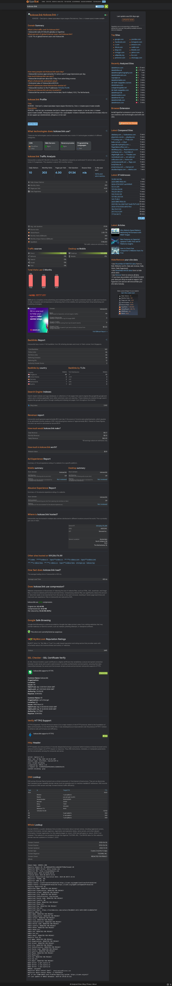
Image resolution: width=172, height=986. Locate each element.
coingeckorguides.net (119, 88)
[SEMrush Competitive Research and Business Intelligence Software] (37, 295)
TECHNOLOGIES (97, 1)
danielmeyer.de (116, 93)
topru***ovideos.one (88, 560)
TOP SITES (48, 1)
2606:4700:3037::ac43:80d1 (121, 184)
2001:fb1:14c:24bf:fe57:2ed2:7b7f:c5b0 (125, 204)
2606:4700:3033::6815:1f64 (121, 207)
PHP (80, 148)
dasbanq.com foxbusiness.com (123, 135)
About (95, 984)
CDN (30, 143)
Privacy (89, 984)
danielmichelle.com (118, 100)
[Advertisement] (68, 55)
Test (105, 736)
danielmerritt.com (117, 98)
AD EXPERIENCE (76, 1)
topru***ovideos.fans (67, 563)
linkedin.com (135, 50)
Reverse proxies (67, 143)
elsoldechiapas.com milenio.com (124, 170)
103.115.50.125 (116, 194)
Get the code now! (128, 293)
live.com (134, 55)
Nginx (49, 146)
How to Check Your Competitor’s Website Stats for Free (131, 251)
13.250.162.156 (116, 179)
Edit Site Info (32, 124)
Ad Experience (39, 459)
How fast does (44, 570)
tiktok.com (119, 47)
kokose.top (91, 563)
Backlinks (36, 340)
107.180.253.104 (117, 197)
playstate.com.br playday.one (123, 137)
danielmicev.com (117, 68)
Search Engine (39, 391)
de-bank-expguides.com (120, 90)
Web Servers (50, 143)
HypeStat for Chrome (129, 123)
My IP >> (141, 218)
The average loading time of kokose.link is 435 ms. (45, 574)
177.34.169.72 (116, 214)
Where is (43, 514)
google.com (119, 39)
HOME (43, 1)
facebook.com (120, 42)
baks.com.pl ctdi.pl (119, 142)
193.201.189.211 (116, 192)
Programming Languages (82, 144)
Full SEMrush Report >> (100, 331)
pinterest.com (120, 58)
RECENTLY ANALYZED (57, 1)
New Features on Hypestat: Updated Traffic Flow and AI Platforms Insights (130, 241)
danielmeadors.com (118, 95)
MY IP (103, 1)
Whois (35, 825)
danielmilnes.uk (116, 70)
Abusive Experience (42, 488)
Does (46, 586)
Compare (101, 6)
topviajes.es (115, 78)
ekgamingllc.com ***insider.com (123, 155)
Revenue (36, 415)
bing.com (118, 50)
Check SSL (103, 673)
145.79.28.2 (115, 199)
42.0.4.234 (115, 187)
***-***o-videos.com (71, 560)
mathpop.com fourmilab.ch (122, 152)
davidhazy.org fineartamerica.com (124, 150)
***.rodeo (31, 560)
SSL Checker (46, 657)
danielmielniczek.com (118, 75)
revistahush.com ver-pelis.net (123, 157)
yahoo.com (135, 53)
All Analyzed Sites (75, 984)
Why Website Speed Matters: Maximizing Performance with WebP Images (130, 232)
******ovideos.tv (42, 560)
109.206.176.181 (63, 88)
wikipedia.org (119, 55)
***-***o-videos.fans (35, 563)
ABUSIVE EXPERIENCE (86, 1)
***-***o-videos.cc (51, 563)
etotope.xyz (80, 563)
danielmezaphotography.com (121, 73)
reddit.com (135, 47)
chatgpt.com (119, 53)
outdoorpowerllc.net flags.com (123, 162)
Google (39, 620)
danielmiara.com (117, 85)
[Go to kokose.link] (57, 15)
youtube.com (136, 39)
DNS (34, 777)
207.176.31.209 (116, 212)
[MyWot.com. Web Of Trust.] (30, 639)
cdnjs (32, 148)
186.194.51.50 (116, 209)
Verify (39, 720)
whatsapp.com (136, 58)
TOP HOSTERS (67, 1)
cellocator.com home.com (121, 160)
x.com (117, 45)
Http (34, 742)
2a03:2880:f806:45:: (118, 182)
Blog (84, 984)
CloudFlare (34, 146)
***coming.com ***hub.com (122, 140)
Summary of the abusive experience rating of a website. (46, 492)
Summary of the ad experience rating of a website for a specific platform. (52, 463)
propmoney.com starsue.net (122, 167)
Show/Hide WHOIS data (123, 271)
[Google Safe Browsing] (29, 631)
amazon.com (136, 45)
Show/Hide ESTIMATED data (125, 264)
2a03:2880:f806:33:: (118, 202)
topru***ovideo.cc (56, 560)
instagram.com (136, 42)
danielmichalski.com (118, 80)
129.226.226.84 (116, 189)
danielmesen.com (117, 103)
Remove (118, 275)
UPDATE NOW (128, 20)
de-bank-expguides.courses (121, 83)
